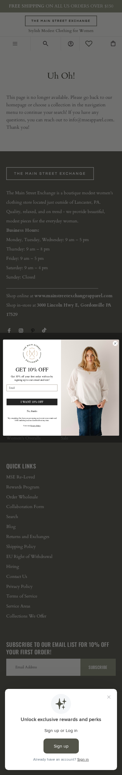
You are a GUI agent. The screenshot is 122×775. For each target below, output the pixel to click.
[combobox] (12, 394)
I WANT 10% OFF (32, 405)
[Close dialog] (115, 340)
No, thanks (32, 414)
